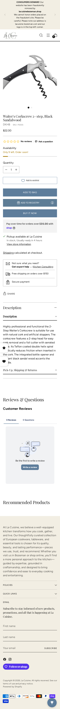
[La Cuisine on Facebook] (5, 660)
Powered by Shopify (12, 686)
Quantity (8, 162)
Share (11, 293)
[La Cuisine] (10, 35)
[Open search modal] (41, 35)
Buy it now (30, 213)
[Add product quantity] (16, 169)
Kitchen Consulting (43, 266)
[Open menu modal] (48, 35)
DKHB (6, 124)
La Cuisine (26, 680)
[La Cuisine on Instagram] (10, 660)
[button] (30, 317)
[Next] (55, 14)
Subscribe (50, 648)
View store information (19, 244)
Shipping (8, 252)
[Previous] (5, 14)
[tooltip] (52, 202)
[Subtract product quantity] (6, 169)
